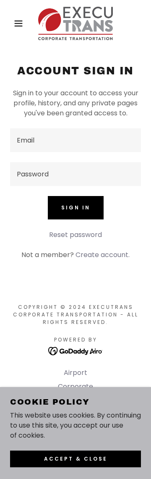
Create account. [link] (103, 255)
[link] (75, 23)
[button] (12, 23)
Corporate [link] (75, 386)
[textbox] (75, 140)
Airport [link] (75, 372)
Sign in (75, 207)
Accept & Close (75, 458)
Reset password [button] (75, 235)
